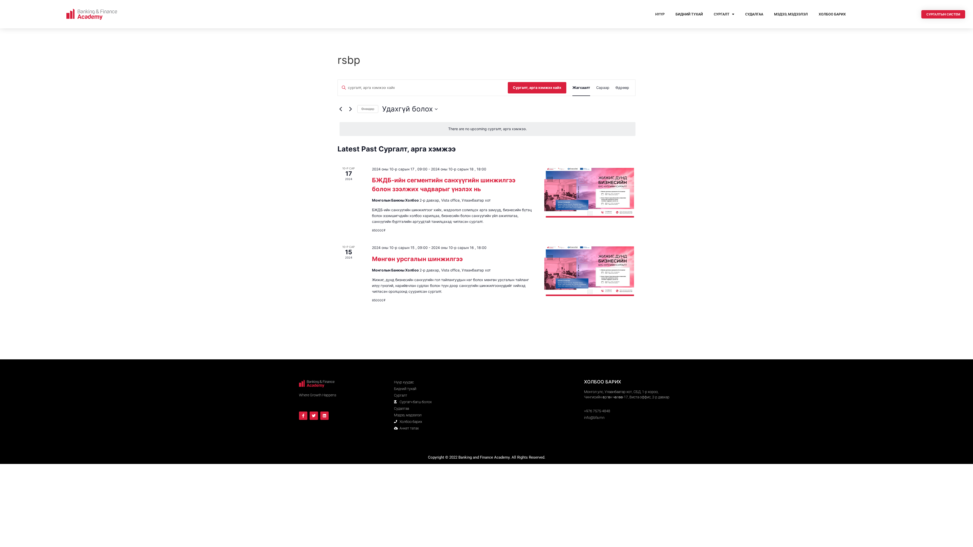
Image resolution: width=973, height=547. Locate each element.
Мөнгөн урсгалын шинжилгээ (417, 259)
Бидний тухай (689, 14)
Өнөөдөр (367, 109)
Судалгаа (754, 14)
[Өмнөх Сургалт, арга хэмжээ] (341, 109)
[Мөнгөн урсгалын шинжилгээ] (589, 270)
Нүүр (660, 14)
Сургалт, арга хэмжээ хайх (537, 87)
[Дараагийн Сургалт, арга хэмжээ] (350, 109)
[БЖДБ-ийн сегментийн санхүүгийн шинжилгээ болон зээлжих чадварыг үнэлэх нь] (589, 192)
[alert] (487, 129)
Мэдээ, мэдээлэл (791, 14)
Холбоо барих (832, 14)
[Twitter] (314, 416)
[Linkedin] (324, 416)
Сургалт (721, 14)
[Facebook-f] (303, 416)
